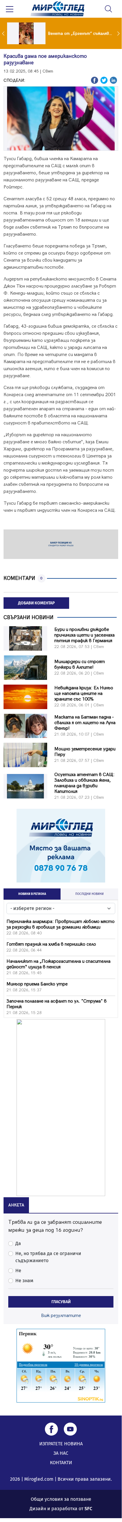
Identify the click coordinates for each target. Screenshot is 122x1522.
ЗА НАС (60, 1453)
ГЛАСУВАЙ (61, 1301)
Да (18, 1243)
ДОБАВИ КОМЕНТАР (36, 603)
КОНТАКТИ (61, 1462)
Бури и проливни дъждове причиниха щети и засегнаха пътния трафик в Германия (84, 635)
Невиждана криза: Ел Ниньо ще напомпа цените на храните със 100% (83, 693)
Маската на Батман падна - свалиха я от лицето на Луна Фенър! (85, 722)
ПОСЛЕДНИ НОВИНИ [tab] (89, 894)
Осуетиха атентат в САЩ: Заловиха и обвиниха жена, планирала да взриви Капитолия (84, 783)
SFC (88, 1508)
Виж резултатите (61, 1315)
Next (119, 33)
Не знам (24, 1280)
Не (18, 1270)
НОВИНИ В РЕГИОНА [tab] (32, 894)
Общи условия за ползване (61, 1499)
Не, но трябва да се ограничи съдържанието (48, 1257)
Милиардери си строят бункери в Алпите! (79, 664)
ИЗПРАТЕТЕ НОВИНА (61, 1443)
